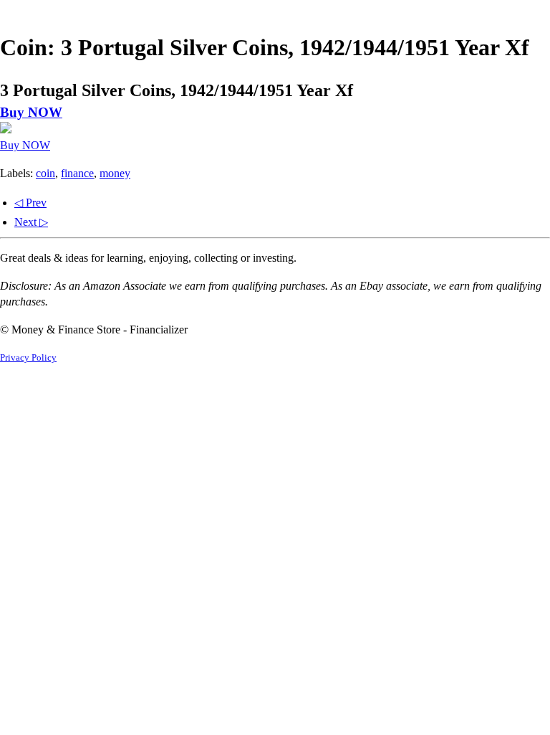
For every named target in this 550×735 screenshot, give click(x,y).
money (115, 173)
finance (77, 173)
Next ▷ (31, 222)
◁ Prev (30, 202)
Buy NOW (31, 112)
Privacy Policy (28, 358)
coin (45, 173)
